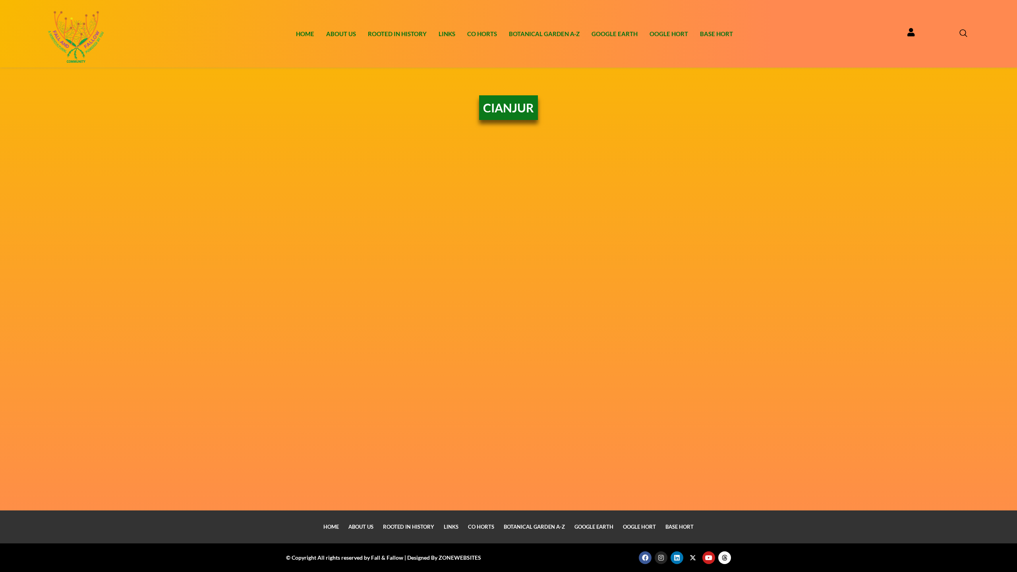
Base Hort (716, 33)
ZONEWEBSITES (460, 557)
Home (305, 33)
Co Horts (482, 33)
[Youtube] (708, 557)
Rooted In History (397, 33)
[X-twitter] (692, 557)
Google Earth (615, 33)
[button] (959, 34)
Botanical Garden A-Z (544, 33)
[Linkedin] (677, 557)
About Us (341, 33)
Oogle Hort (669, 33)
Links (447, 33)
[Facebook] (645, 557)
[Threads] (724, 557)
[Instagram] (661, 557)
